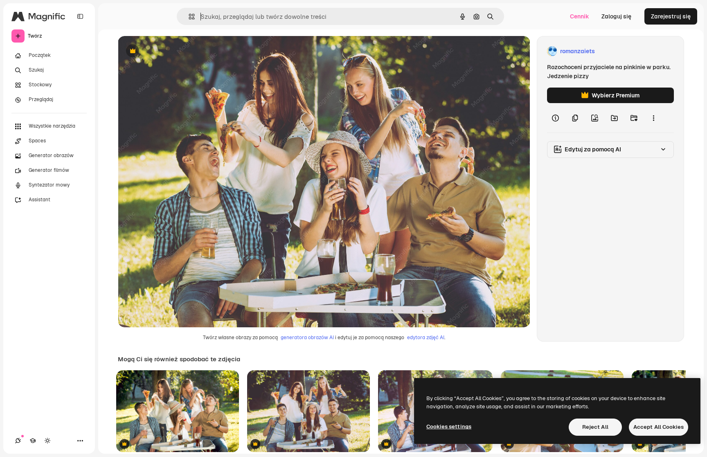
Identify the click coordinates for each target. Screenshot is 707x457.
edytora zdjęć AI (425, 337)
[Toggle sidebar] (80, 16)
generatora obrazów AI (307, 337)
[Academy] (32, 440)
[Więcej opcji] (653, 118)
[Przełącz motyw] (47, 440)
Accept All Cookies (658, 426)
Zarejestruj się (671, 16)
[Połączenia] (18, 440)
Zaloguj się (616, 16)
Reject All (595, 426)
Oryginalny (174, 51)
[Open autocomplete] (188, 17)
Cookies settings (448, 426)
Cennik (579, 16)
